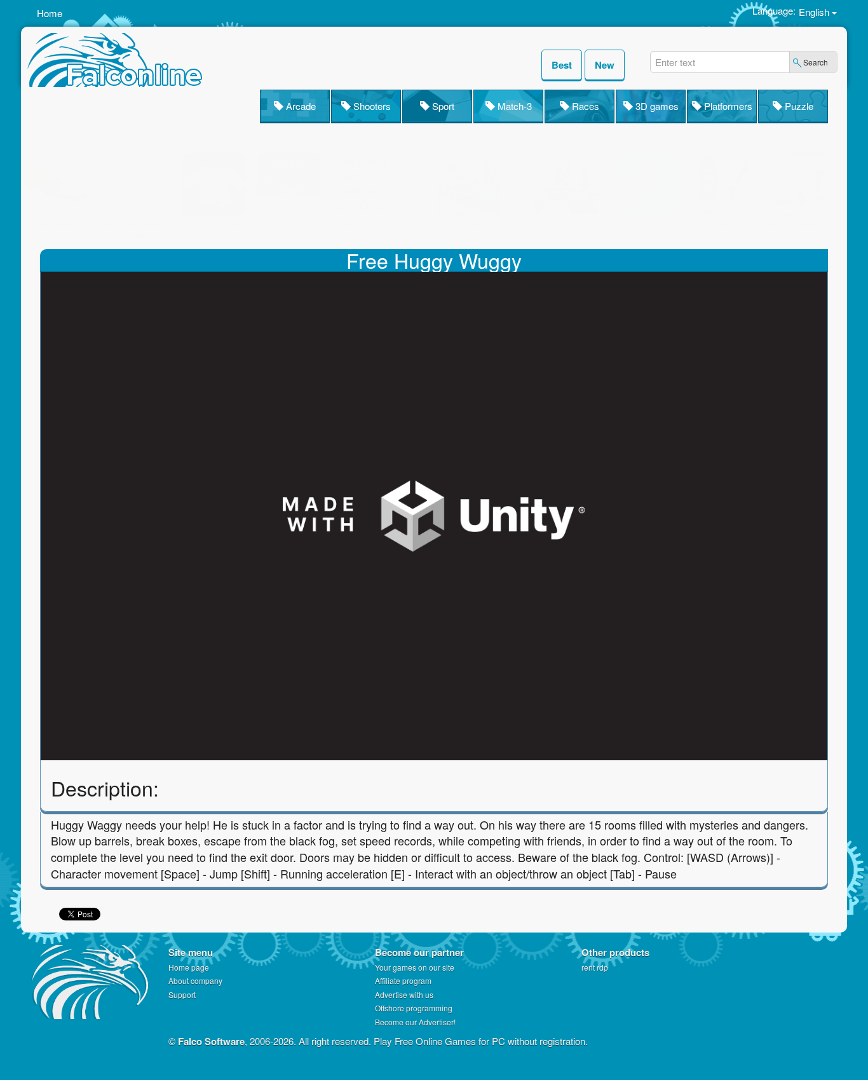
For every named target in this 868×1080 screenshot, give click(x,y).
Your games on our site (414, 967)
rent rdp (594, 967)
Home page (188, 967)
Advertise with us (404, 994)
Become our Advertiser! (415, 1021)
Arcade (299, 106)
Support (182, 994)
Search (815, 62)
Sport (442, 106)
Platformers (727, 106)
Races (584, 106)
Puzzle (797, 106)
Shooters (371, 106)
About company (195, 980)
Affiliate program (403, 980)
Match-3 (513, 106)
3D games (656, 106)
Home (49, 13)
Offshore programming (413, 1007)
